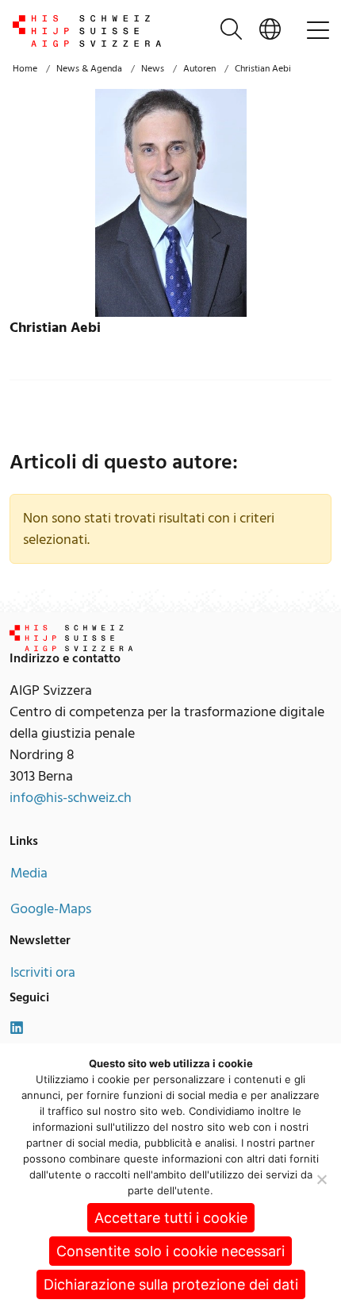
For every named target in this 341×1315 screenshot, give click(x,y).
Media (29, 873)
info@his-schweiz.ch (71, 797)
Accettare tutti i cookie (170, 1217)
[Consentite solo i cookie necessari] (321, 1179)
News (152, 68)
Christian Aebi (263, 68)
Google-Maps (50, 908)
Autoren (199, 68)
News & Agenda (89, 68)
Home (25, 68)
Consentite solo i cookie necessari (170, 1251)
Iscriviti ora (42, 972)
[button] (270, 31)
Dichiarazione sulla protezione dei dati (171, 1284)
